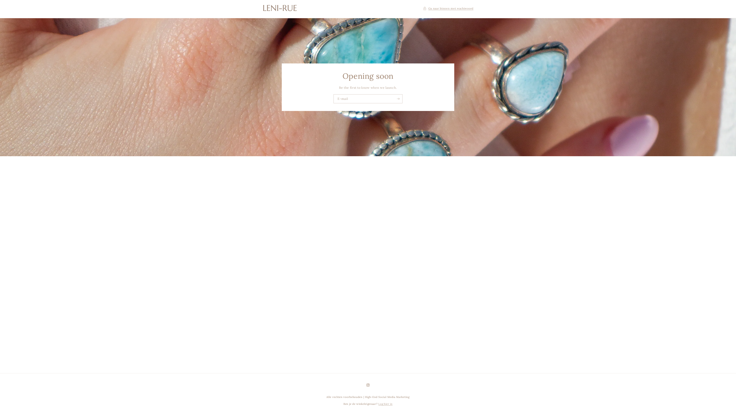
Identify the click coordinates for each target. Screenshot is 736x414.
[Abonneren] (398, 98)
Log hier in (385, 404)
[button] (448, 8)
